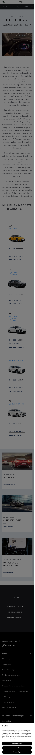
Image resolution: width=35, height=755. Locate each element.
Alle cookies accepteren (17, 743)
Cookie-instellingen (17, 752)
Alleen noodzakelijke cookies (17, 747)
